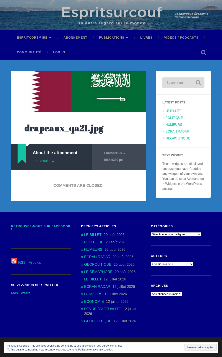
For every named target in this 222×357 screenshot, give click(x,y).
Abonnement (75, 37)
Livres (146, 37)
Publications (111, 37)
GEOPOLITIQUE (177, 138)
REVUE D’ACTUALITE (102, 309)
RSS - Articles (29, 262)
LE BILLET (173, 111)
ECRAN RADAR (177, 131)
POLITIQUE (174, 118)
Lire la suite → (44, 161)
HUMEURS (173, 124)
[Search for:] (183, 82)
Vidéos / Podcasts (181, 37)
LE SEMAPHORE (98, 272)
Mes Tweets (21, 293)
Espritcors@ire (32, 37)
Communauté (29, 52)
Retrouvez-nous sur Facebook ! (40, 228)
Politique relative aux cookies (95, 349)
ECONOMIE (94, 302)
